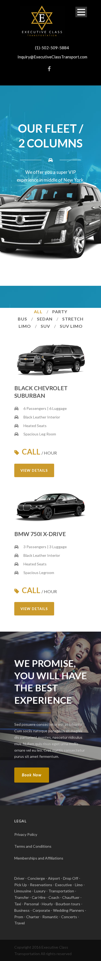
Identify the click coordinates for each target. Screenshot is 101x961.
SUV (45, 326)
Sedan (45, 318)
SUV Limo (71, 326)
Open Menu (81, 12)
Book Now (31, 774)
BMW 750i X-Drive (40, 533)
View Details (34, 470)
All (38, 311)
